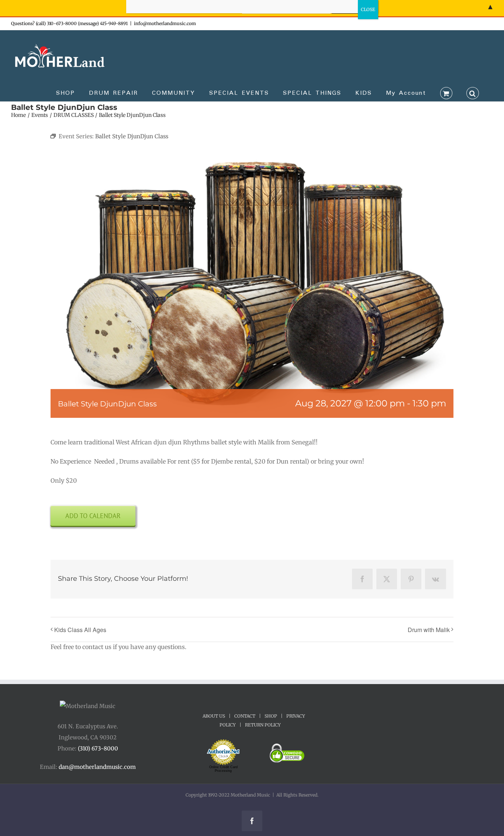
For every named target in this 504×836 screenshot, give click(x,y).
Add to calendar (93, 516)
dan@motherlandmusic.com (97, 766)
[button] (472, 92)
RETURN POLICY (263, 725)
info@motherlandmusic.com (165, 23)
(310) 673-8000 (98, 748)
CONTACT (244, 716)
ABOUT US (214, 716)
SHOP (271, 716)
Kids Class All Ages (80, 629)
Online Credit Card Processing (223, 769)
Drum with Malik (429, 629)
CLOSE (368, 9)
